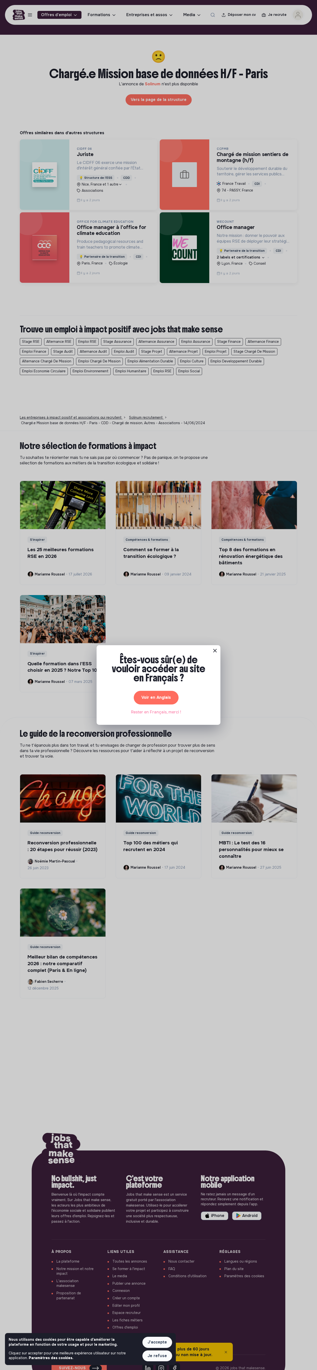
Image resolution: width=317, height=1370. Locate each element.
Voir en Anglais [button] (156, 697)
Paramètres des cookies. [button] (51, 1358)
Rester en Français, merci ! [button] (156, 712)
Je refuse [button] (157, 1355)
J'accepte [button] (157, 1342)
